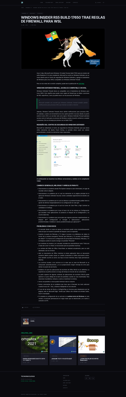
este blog (81, 83)
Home (64, 378)
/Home (41, 2)
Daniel (32, 321)
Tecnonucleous (28, 376)
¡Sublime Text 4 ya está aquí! (61, 358)
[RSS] (93, 378)
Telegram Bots (66, 380)
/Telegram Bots (49, 2)
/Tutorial (83, 356)
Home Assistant (67, 382)
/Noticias (26, 356)
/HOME (22, 7)
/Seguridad (40, 13)
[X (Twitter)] (89, 378)
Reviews (65, 385)
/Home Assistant (59, 2)
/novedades (32, 13)
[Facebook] (86, 378)
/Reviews (68, 2)
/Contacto (75, 2)
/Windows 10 (28, 7)
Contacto (65, 387)
